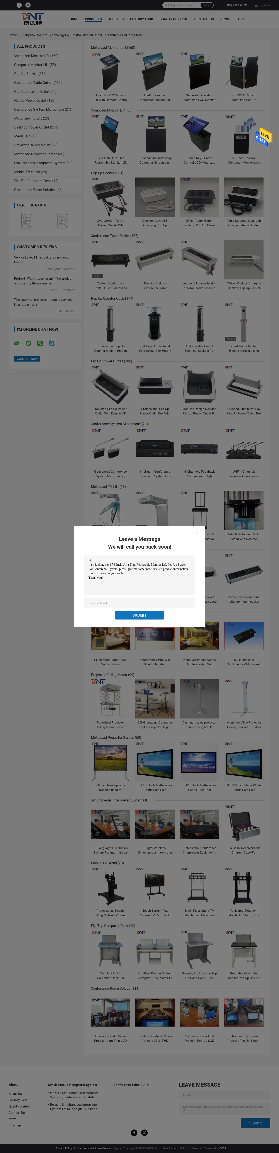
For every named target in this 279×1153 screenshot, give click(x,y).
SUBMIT (139, 615)
